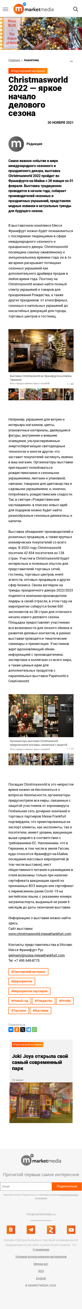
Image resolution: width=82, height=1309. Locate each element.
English (41, 1278)
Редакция (34, 144)
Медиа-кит (41, 1264)
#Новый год (19, 1001)
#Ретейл (65, 1001)
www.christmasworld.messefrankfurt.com (39, 933)
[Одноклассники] (16, 1029)
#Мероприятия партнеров (29, 991)
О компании (41, 1249)
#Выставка (40, 1010)
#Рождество (43, 1001)
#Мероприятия (21, 981)
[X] (22, 1029)
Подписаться (67, 1186)
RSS (41, 1271)
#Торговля (18, 1010)
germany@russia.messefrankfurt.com (36, 955)
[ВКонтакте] (10, 1029)
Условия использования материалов (41, 1256)
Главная (14, 60)
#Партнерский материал (28, 71)
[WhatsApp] (34, 1029)
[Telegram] (28, 1029)
